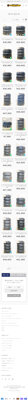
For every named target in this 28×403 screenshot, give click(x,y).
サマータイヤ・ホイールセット (10, 313)
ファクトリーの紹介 (7, 345)
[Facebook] (2, 379)
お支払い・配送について (8, 360)
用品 (3, 328)
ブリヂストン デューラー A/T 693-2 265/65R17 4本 (7, 109)
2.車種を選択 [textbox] (13, 290)
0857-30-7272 (14, 388)
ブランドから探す (22, 274)
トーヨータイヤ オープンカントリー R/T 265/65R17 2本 (7, 186)
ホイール (4, 320)
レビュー (4, 350)
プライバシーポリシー (7, 368)
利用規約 (4, 365)
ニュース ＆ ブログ (7, 348)
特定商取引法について (7, 363)
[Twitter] (5, 379)
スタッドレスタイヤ (7, 316)
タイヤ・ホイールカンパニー (14, 385)
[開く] (2, 5)
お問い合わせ (5, 370)
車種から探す (6, 274)
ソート (4, 19)
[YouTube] (12, 379)
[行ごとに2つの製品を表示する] (26, 19)
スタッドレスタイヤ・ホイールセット (11, 318)
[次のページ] (19, 267)
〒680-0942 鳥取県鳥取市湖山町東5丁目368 (14, 387)
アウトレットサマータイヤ (9, 323)
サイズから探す (14, 274)
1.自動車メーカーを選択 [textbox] (14, 287)
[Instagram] (9, 379)
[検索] (23, 5)
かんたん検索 (13, 295)
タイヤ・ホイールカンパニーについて (11, 338)
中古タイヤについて (7, 343)
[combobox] (14, 287)
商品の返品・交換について (9, 358)
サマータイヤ (5, 311)
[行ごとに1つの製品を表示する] (23, 19)
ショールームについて (7, 340)
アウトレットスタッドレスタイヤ (10, 325)
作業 (3, 330)
